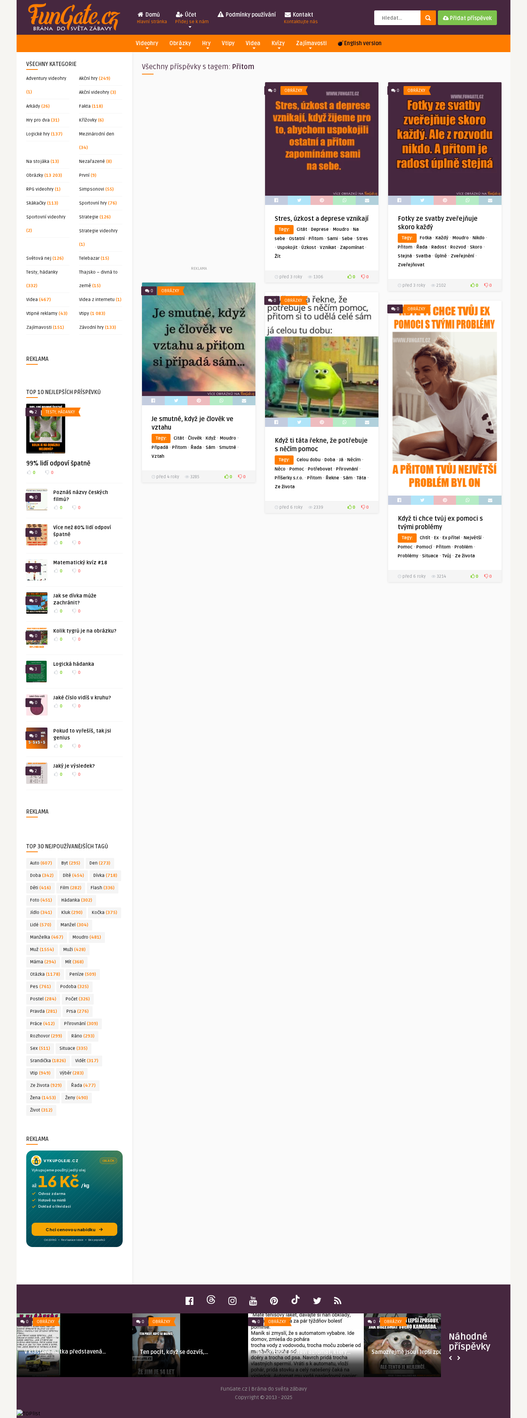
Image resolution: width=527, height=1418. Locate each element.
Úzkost (308, 247)
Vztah (158, 456)
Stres (362, 239)
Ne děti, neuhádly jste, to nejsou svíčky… (70, 1355)
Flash (103, 888)
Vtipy (228, 43)
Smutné (227, 447)
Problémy (408, 556)
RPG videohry (40, 189)
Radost (438, 247)
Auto (41, 863)
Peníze (82, 974)
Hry (206, 43)
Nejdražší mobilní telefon (292, 1352)
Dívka (105, 875)
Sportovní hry (93, 203)
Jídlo (41, 912)
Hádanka (76, 900)
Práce (42, 1024)
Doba (42, 875)
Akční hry (88, 78)
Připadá (160, 447)
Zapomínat (352, 247)
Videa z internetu (97, 300)
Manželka (46, 937)
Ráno (83, 1036)
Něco (280, 469)
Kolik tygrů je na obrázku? (85, 631)
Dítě (73, 875)
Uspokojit (287, 247)
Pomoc (296, 469)
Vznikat (328, 247)
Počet (78, 999)
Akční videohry (94, 92)
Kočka (104, 912)
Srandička (48, 1061)
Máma (43, 962)
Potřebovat (320, 469)
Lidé (40, 925)
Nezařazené (92, 161)
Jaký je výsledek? (74, 766)
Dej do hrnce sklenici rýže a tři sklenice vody (425, 1355)
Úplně (441, 256)
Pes (40, 987)
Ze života (46, 1085)
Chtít (425, 538)
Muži (74, 950)
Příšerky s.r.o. (289, 478)
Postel (43, 999)
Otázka (45, 974)
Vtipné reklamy (41, 313)
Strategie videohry (98, 231)
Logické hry (38, 134)
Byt (70, 863)
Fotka (426, 238)
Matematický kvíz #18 (80, 563)
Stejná (405, 256)
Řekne (332, 478)
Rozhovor (46, 1036)
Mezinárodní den (96, 134)
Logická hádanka (73, 664)
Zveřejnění (462, 256)
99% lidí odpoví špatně (58, 463)
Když (211, 438)
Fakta (85, 106)
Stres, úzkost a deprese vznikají (321, 219)
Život (41, 1110)
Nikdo (479, 238)
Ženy (76, 1098)
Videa (253, 43)
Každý (442, 238)
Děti (40, 888)
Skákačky (36, 203)
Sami (332, 239)
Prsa (77, 1011)
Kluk (72, 912)
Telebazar (89, 258)
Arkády (33, 106)
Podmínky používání (250, 15)
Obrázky (180, 43)
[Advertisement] (198, 173)
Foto (41, 900)
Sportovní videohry (46, 217)
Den (100, 863)
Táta (361, 478)
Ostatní (297, 239)
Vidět (86, 1061)
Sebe (347, 239)
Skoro (476, 247)
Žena (43, 1098)
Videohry (147, 43)
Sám (210, 447)
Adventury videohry (46, 78)
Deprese (320, 229)
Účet (192, 18)
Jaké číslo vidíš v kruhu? (82, 698)
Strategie (88, 217)
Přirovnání (81, 1024)
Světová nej (38, 258)
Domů (152, 18)
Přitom (316, 239)
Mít (74, 962)
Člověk (195, 438)
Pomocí (424, 547)
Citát (302, 229)
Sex (40, 1048)
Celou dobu (309, 460)
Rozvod (458, 247)
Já (341, 460)
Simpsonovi (91, 189)
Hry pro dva (38, 120)
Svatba (423, 256)
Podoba (74, 987)
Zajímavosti (311, 43)
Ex (436, 538)
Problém (463, 547)
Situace (73, 1048)
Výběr (72, 1073)
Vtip (40, 1073)
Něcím (354, 460)
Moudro (87, 937)
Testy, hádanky (42, 272)
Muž (42, 950)
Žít (277, 256)
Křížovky (88, 120)
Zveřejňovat (411, 265)
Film (70, 888)
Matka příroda (163, 1352)
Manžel (74, 925)
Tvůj (446, 556)
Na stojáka (37, 161)
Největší (472, 538)
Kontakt (301, 18)
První (84, 175)
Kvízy (278, 43)
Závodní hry (91, 327)
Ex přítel (451, 538)
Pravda (43, 1011)
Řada (83, 1085)
